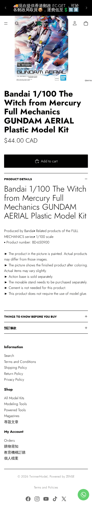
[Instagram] (37, 499)
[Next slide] (86, 7)
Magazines (11, 415)
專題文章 (11, 421)
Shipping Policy (15, 367)
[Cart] (85, 23)
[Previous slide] (5, 7)
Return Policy (13, 373)
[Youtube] (46, 499)
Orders (9, 440)
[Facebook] (28, 499)
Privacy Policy (14, 379)
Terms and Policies (46, 487)
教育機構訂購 (15, 452)
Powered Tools (15, 409)
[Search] (16, 23)
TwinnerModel (38, 476)
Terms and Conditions (20, 361)
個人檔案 (11, 458)
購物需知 (11, 446)
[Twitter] (64, 499)
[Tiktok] (55, 499)
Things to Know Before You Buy (30, 316)
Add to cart (49, 161)
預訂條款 (10, 328)
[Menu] (6, 23)
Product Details (18, 179)
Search (9, 355)
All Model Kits (14, 398)
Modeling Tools (15, 404)
